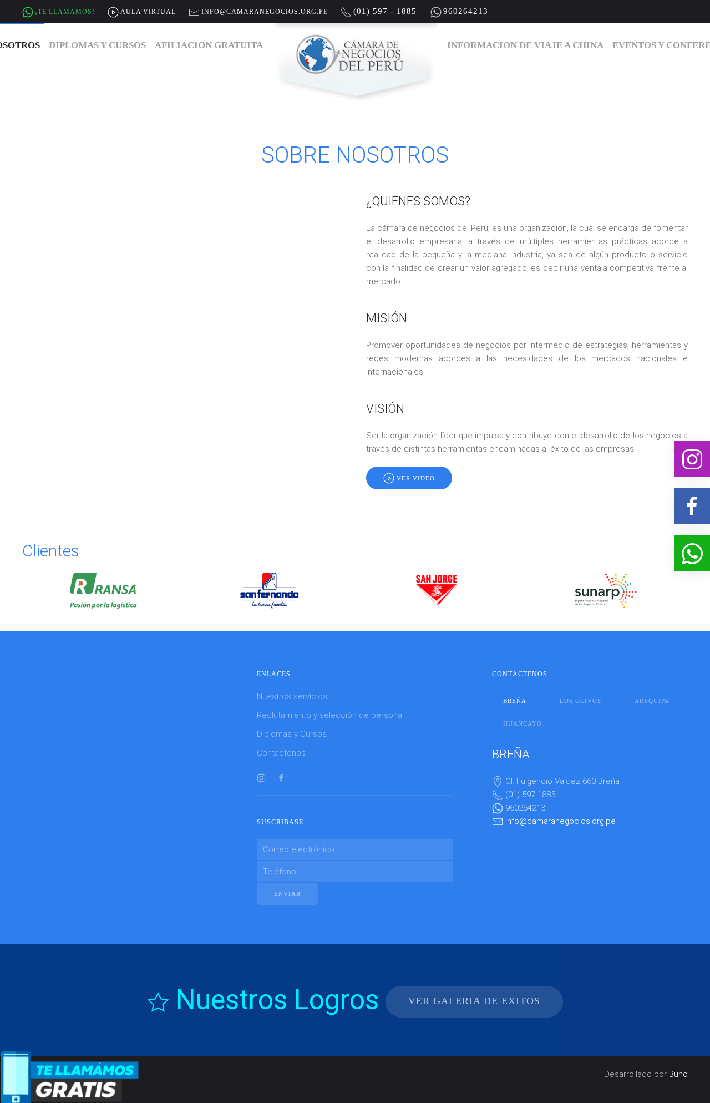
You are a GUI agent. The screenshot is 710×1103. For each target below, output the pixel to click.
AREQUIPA (652, 700)
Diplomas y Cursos (97, 45)
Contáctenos (281, 753)
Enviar (287, 894)
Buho (678, 1074)
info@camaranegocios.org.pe (560, 821)
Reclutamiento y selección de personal (330, 715)
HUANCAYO (522, 723)
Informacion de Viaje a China (525, 45)
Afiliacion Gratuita (209, 45)
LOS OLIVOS (580, 700)
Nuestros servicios (292, 696)
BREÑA (514, 700)
